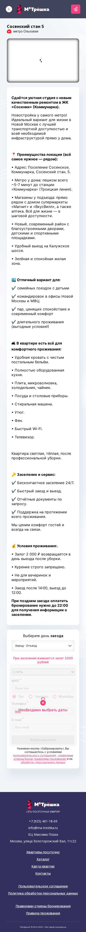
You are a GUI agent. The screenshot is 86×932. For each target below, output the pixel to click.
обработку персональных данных (43, 762)
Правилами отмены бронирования (43, 906)
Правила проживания (43, 913)
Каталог (43, 859)
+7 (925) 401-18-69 (43, 821)
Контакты (43, 873)
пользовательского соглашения (34, 755)
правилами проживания (50, 758)
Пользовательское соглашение (43, 886)
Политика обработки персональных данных (43, 893)
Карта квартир (43, 866)
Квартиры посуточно (43, 852)
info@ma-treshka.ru (43, 828)
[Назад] (9, 9)
